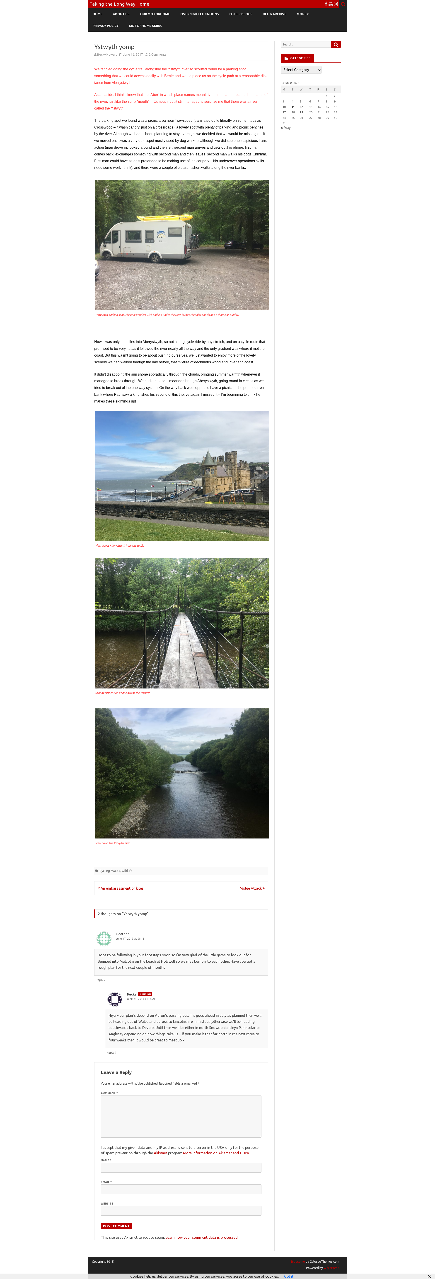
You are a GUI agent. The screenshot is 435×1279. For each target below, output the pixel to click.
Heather (122, 934)
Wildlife (126, 871)
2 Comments (158, 54)
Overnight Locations (199, 14)
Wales (115, 871)
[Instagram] (336, 4)
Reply (99, 979)
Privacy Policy (106, 26)
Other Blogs (240, 14)
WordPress (331, 1268)
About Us (121, 14)
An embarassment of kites (122, 888)
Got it (288, 1276)
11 (293, 106)
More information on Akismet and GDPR (216, 1153)
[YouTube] (331, 4)
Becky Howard (107, 54)
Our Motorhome (155, 14)
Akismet (160, 1153)
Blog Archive (274, 14)
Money (303, 14)
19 (301, 112)
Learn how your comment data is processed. (202, 1237)
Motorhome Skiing (145, 26)
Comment (109, 1092)
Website (107, 1203)
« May (286, 128)
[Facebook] (326, 4)
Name (106, 1160)
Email (106, 1182)
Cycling (104, 871)
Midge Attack (251, 888)
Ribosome (298, 1261)
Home (97, 14)
